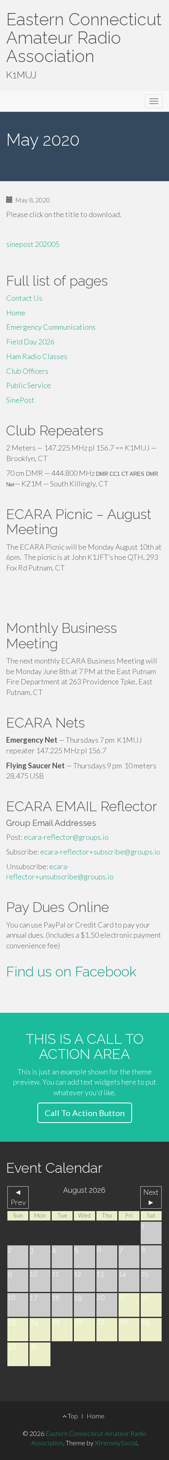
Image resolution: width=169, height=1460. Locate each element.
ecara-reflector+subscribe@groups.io (100, 851)
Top (72, 1416)
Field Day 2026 (30, 341)
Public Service (28, 385)
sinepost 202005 (32, 244)
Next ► (151, 1197)
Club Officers (27, 370)
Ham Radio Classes (36, 356)
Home (15, 312)
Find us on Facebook (71, 971)
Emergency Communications (51, 326)
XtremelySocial (116, 1443)
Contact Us (24, 297)
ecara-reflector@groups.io (66, 836)
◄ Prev (18, 1197)
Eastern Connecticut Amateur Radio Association (84, 37)
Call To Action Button (85, 1113)
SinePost (20, 399)
